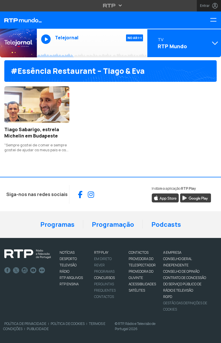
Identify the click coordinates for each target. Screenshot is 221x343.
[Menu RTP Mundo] (215, 20)
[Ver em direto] (18, 43)
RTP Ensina (69, 284)
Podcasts (166, 224)
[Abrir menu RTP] (111, 5)
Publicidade (38, 328)
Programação (113, 224)
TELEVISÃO (68, 265)
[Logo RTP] (27, 254)
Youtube (33, 270)
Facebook (7, 270)
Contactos (104, 296)
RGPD (167, 296)
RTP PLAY (101, 252)
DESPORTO (68, 258)
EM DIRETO (103, 258)
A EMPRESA (172, 252)
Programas (57, 224)
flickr (42, 270)
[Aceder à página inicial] (18, 20)
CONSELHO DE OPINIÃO (181, 271)
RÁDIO (64, 271)
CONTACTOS (138, 252)
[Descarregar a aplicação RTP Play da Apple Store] (165, 198)
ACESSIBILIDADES (142, 284)
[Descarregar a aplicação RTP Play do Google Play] (195, 198)
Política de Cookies (68, 323)
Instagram (25, 270)
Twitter (16, 270)
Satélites (137, 290)
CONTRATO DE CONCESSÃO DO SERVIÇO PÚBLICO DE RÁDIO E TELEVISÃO (184, 284)
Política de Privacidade (25, 323)
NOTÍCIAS (67, 252)
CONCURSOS (104, 277)
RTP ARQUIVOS (71, 277)
